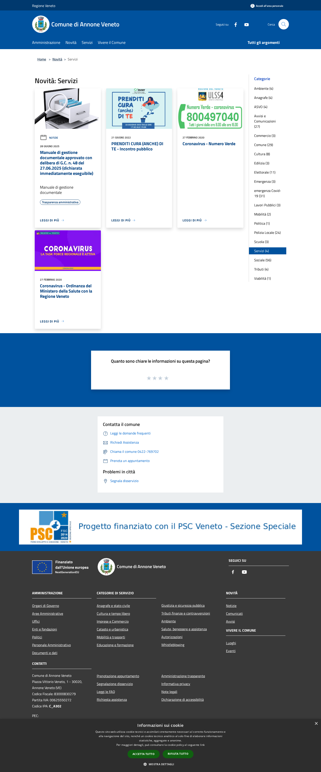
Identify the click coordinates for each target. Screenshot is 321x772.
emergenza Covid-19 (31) (267, 193)
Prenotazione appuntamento (118, 676)
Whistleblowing (172, 644)
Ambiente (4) (263, 88)
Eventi (231, 650)
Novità (57, 59)
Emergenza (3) (264, 181)
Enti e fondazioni (44, 629)
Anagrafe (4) (263, 97)
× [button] (316, 723)
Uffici (36, 621)
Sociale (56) (262, 260)
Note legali (169, 691)
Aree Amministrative (47, 613)
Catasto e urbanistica (112, 629)
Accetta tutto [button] (144, 754)
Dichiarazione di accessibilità (182, 699)
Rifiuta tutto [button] (178, 754)
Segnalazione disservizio (115, 683)
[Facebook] (234, 24)
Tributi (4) (261, 269)
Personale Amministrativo (51, 645)
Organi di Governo (45, 605)
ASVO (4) (260, 106)
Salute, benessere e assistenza (184, 629)
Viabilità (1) (262, 278)
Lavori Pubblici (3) (267, 205)
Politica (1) (262, 223)
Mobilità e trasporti (111, 637)
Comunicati (234, 613)
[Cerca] (283, 24)
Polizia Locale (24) (267, 232)
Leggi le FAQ (106, 691)
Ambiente (168, 621)
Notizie (53, 138)
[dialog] (160, 745)
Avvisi (230, 621)
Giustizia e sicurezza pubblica (183, 605)
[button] (160, 764)
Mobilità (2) (262, 214)
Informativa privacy (175, 683)
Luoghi (231, 643)
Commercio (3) (264, 135)
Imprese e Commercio (113, 621)
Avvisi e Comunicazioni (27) (265, 121)
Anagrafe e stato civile (113, 605)
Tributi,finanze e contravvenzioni (185, 613)
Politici (37, 637)
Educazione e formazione (115, 645)
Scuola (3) (261, 241)
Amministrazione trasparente (183, 676)
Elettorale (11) (264, 172)
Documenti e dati (44, 652)
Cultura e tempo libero (113, 613)
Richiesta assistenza (112, 699)
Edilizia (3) (261, 163)
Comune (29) (263, 144)
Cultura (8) (262, 154)
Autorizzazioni (172, 636)
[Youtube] (244, 24)
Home (41, 59)
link (202, 745)
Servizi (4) (261, 250)
